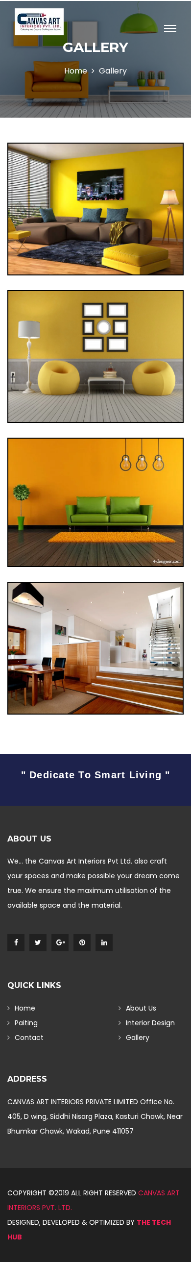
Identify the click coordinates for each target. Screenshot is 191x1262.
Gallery (137, 1037)
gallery (113, 70)
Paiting (26, 1023)
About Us (141, 1008)
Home (75, 70)
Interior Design (150, 1023)
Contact (29, 1037)
